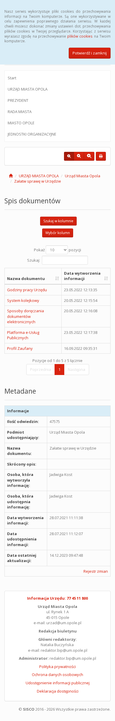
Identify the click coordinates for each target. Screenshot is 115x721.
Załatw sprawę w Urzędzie (37, 181)
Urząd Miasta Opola (82, 175)
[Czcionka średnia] (79, 156)
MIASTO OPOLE (21, 122)
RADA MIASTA (20, 111)
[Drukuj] (101, 156)
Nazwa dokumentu (26, 278)
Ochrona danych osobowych (57, 674)
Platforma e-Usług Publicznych (23, 335)
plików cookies (80, 36)
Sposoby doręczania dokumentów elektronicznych (25, 316)
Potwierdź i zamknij (90, 53)
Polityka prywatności (57, 666)
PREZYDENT (18, 100)
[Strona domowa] (11, 175)
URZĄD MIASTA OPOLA (27, 89)
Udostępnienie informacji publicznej (58, 682)
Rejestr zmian (95, 571)
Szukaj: (33, 260)
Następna (76, 369)
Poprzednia (40, 369)
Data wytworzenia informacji (82, 276)
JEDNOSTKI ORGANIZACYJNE (32, 134)
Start (12, 78)
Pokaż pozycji (57, 249)
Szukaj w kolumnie (58, 220)
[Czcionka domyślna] (69, 156)
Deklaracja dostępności (57, 691)
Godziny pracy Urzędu (27, 289)
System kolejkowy (23, 300)
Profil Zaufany (20, 348)
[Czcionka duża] (89, 156)
